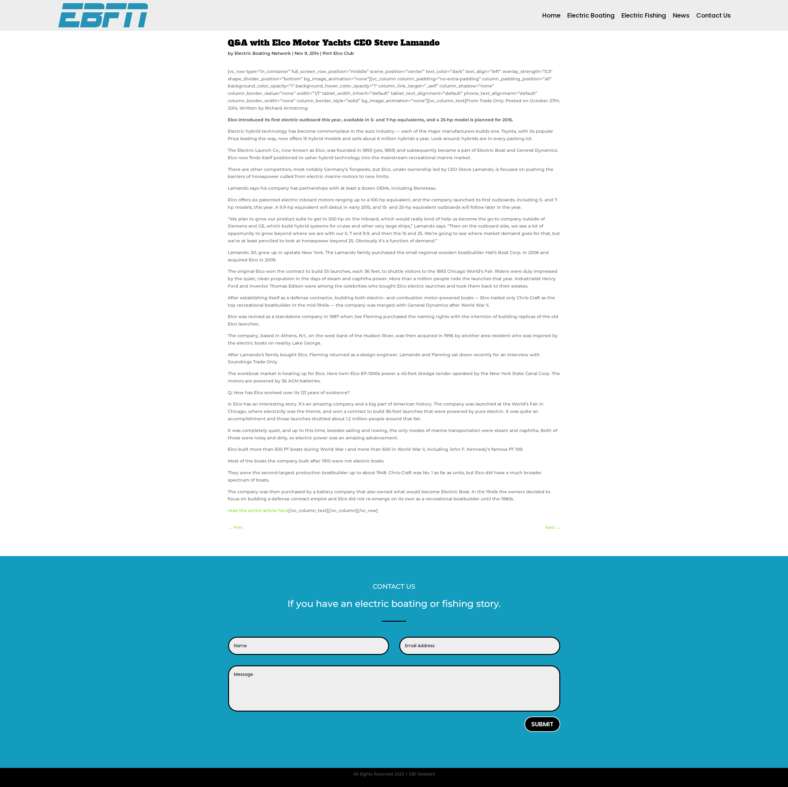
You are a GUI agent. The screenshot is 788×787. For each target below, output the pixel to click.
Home (551, 15)
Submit (542, 724)
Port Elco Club (338, 53)
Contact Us (713, 15)
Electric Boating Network (263, 53)
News (681, 15)
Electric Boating (591, 15)
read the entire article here (258, 510)
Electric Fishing (643, 15)
